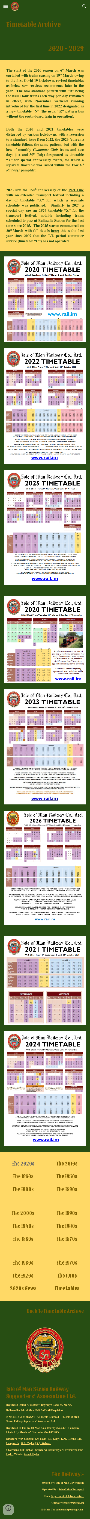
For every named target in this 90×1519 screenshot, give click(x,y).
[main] (45, 24)
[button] (5, 6)
